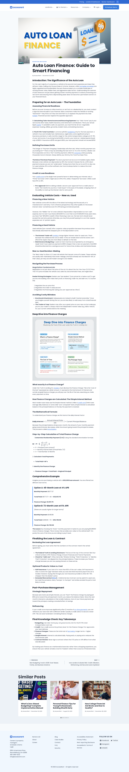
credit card (82, 403)
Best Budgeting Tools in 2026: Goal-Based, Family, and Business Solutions (44, 662)
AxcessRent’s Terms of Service (85, 746)
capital (38, 125)
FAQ (56, 745)
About (34, 740)
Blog (56, 737)
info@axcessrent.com (17, 757)
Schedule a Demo (16, 745)
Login (12, 747)
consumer (77, 153)
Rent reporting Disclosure (86, 742)
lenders (57, 388)
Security (57, 748)
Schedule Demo (111, 7)
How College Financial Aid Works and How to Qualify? (95, 705)
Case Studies (59, 740)
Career (34, 742)
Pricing (81, 2)
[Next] (108, 698)
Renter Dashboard (108, 2)
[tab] (62, 717)
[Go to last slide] (21, 698)
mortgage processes (86, 86)
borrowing (71, 631)
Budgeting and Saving (39, 61)
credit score (40, 177)
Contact (57, 742)
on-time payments (80, 610)
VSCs (54, 578)
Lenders (56, 236)
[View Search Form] (117, 2)
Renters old (36, 737)
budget (34, 116)
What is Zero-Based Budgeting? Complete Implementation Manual (32, 705)
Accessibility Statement (85, 737)
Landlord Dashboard (93, 2)
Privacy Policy (81, 740)
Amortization (51, 429)
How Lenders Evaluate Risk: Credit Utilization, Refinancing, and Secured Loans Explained (84, 662)
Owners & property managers (16, 742)
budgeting (71, 132)
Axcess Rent (37, 75)
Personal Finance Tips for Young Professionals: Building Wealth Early (64, 705)
